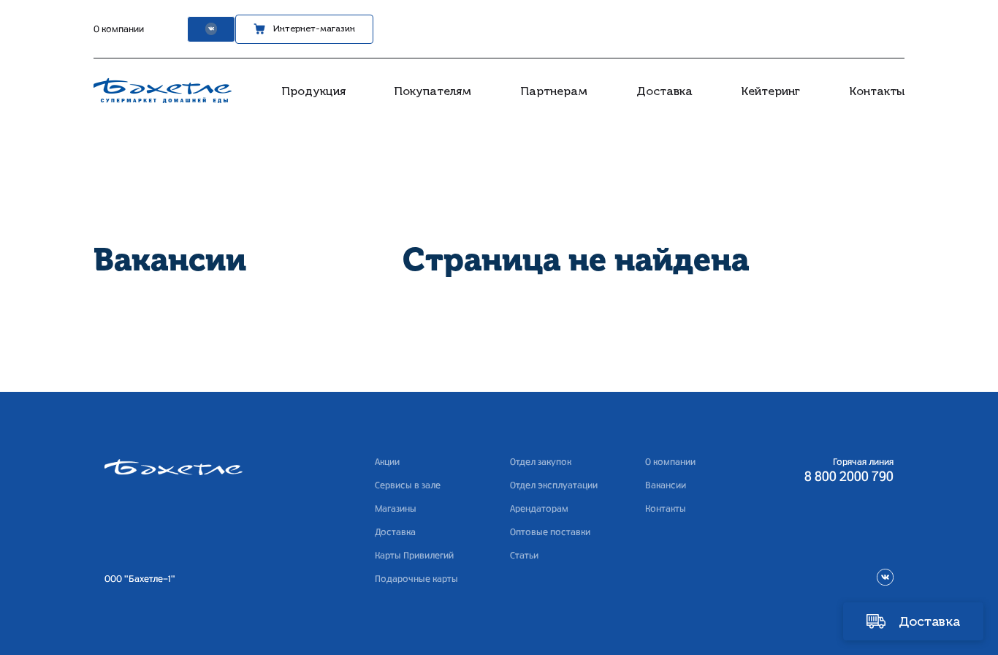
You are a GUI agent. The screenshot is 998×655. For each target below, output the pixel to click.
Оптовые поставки (550, 532)
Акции (387, 462)
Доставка (664, 91)
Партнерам (553, 91)
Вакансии (665, 485)
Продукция (313, 91)
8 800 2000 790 (849, 477)
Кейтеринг (770, 91)
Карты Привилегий (414, 555)
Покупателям (432, 91)
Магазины (395, 508)
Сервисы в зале (408, 485)
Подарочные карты (416, 579)
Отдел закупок (540, 462)
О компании (119, 29)
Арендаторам (539, 508)
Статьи (524, 555)
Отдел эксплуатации (554, 485)
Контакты (876, 91)
